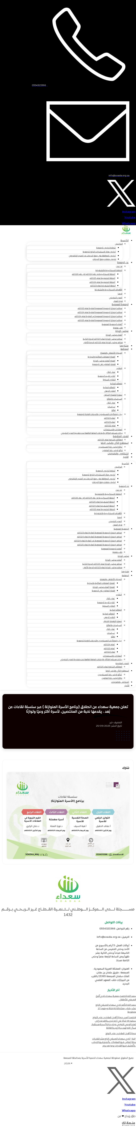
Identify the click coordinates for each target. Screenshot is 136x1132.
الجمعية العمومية (120, 304)
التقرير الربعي (110, 391)
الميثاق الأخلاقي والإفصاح (111, 353)
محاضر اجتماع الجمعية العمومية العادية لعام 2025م (100, 320)
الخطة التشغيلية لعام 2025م (102, 278)
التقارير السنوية (109, 380)
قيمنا (120, 294)
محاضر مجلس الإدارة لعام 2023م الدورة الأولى (103, 342)
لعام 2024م (109, 418)
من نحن (119, 266)
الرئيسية (125, 240)
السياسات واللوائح (114, 399)
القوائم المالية (116, 384)
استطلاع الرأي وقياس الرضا (115, 443)
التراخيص (119, 244)
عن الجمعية (123, 262)
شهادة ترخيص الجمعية (106, 248)
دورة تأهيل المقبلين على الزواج (120, 1033)
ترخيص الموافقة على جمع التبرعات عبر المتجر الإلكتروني (92, 256)
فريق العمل (117, 525)
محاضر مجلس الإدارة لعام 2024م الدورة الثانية (102, 339)
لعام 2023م (109, 422)
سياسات (111, 407)
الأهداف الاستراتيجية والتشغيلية (108, 290)
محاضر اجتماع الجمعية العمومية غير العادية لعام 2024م (98, 316)
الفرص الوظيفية (121, 436)
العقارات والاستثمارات (112, 430)
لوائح (113, 410)
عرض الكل (111, 372)
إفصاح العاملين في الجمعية (104, 364)
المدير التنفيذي (115, 298)
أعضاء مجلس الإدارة (114, 335)
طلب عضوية (117, 552)
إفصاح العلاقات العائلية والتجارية (101, 357)
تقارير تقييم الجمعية (106, 376)
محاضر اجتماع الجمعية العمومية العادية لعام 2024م (100, 312)
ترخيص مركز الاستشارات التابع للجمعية (99, 252)
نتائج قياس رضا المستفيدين (110, 447)
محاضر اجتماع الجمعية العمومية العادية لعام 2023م (100, 308)
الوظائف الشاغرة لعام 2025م (109, 667)
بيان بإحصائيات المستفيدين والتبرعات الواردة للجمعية (99, 414)
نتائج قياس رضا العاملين (112, 678)
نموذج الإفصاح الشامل (113, 395)
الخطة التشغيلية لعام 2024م (102, 282)
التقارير (119, 368)
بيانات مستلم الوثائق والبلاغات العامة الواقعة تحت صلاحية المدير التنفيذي (92, 433)
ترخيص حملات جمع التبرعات (104, 259)
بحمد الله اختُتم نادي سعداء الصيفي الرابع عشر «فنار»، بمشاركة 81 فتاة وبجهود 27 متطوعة (116, 1009)
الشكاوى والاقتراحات (118, 453)
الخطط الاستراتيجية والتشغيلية (109, 270)
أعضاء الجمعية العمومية (112, 324)
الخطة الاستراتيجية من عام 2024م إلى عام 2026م (93, 274)
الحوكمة (125, 349)
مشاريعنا (125, 571)
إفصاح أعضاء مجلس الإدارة (104, 361)
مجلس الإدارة (122, 331)
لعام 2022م (110, 426)
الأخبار (126, 457)
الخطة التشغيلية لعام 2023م (103, 286)
